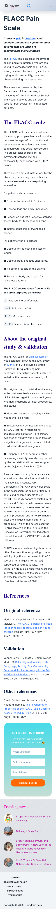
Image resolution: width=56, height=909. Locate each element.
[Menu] (51, 5)
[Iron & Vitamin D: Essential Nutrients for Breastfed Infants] (8, 862)
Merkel (11, 364)
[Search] (28, 6)
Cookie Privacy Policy (15, 882)
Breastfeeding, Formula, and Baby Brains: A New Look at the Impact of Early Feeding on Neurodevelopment (33, 846)
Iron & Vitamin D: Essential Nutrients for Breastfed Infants (33, 862)
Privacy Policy (15, 891)
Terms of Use (15, 895)
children (30, 38)
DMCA (10, 886)
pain (18, 38)
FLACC (13, 58)
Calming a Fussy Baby (28, 831)
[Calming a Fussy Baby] (8, 831)
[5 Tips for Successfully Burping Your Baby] (8, 818)
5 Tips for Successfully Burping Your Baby (33, 818)
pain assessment (38, 356)
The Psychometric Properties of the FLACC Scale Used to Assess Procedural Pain (27, 708)
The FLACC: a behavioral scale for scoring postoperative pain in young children (28, 628)
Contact (15, 877)
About (20, 886)
